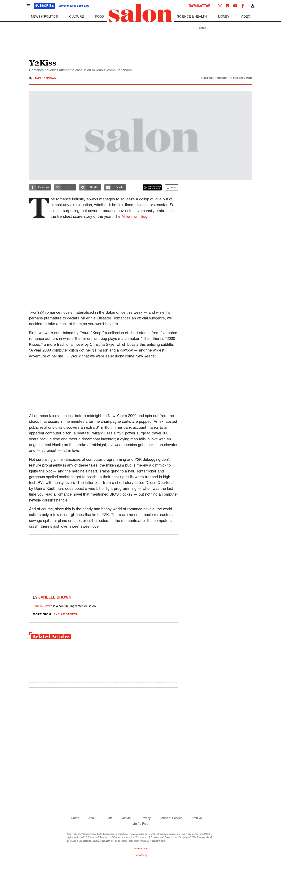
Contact (126, 818)
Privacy (145, 818)
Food (99, 16)
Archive (197, 818)
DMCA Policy (140, 855)
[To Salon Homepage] (140, 13)
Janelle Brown (44, 78)
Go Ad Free (140, 824)
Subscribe (44, 5)
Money (223, 16)
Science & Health (192, 16)
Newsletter (199, 5)
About (92, 818)
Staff (109, 818)
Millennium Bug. (135, 217)
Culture (76, 16)
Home (75, 818)
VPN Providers (140, 849)
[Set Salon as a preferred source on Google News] (152, 187)
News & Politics (44, 16)
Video (245, 16)
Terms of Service (171, 818)
